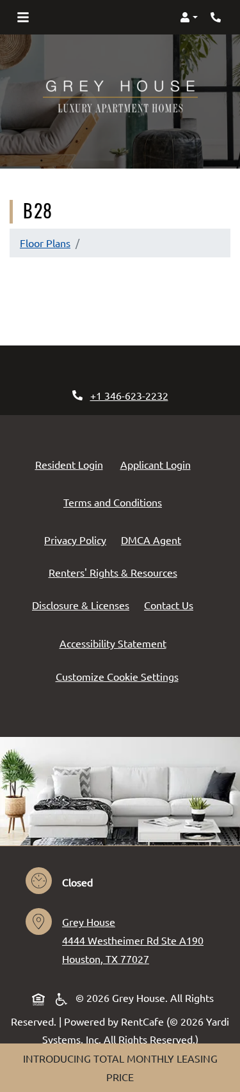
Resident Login (71, 464)
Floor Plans (45, 242)
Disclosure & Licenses (83, 604)
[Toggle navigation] (23, 17)
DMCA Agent (153, 539)
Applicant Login (158, 464)
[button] (189, 17)
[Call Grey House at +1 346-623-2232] (217, 17)
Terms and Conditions (115, 501)
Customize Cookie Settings (117, 676)
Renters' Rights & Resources (115, 572)
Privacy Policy (77, 539)
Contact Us (168, 604)
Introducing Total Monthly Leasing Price (120, 1067)
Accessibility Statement (116, 642)
